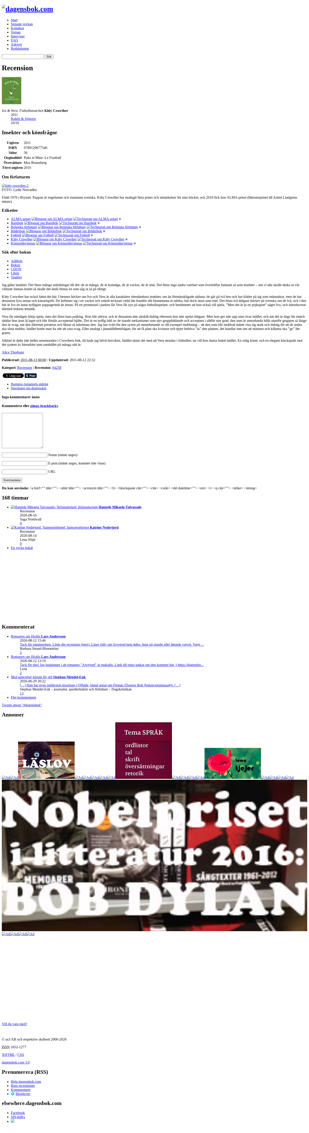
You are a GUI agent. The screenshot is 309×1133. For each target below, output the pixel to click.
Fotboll (16, 235)
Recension (24, 368)
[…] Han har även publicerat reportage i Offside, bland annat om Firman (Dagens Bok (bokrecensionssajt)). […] (100, 685)
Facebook (18, 1113)
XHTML (8, 1055)
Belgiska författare (24, 227)
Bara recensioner (23, 1086)
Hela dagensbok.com (26, 1082)
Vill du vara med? (14, 1024)
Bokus (15, 265)
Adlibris (16, 261)
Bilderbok (18, 231)
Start (14, 20)
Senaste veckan (22, 24)
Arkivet (16, 44)
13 (22, 693)
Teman (16, 32)
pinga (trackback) (44, 406)
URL (52, 471)
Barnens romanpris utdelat (29, 384)
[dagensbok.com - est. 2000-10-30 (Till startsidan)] (27, 9)
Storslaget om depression (28, 388)
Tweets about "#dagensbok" (22, 705)
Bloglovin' (23, 1094)
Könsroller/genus (23, 243)
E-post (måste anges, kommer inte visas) (76, 463)
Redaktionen (20, 48)
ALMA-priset (21, 219)
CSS (20, 1055)
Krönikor (17, 28)
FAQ (14, 40)
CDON (16, 269)
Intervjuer (18, 36)
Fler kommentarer (23, 697)
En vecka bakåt (22, 548)
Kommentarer (21, 1090)
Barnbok (17, 223)
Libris (15, 273)
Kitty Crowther (22, 239)
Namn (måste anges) (62, 455)
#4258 (56, 368)
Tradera (16, 277)
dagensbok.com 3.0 (16, 1062)
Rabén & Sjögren (23, 119)
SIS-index (18, 1117)
